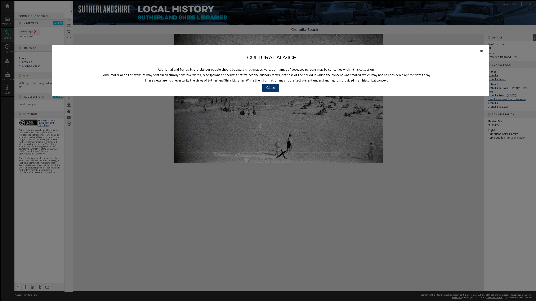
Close (270, 87)
